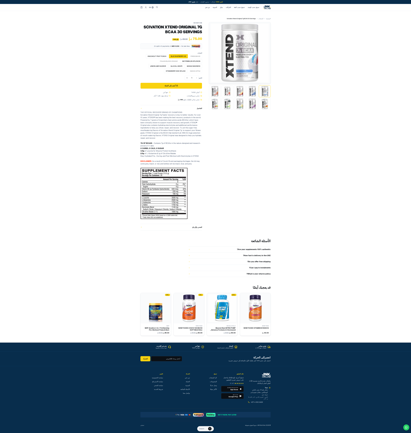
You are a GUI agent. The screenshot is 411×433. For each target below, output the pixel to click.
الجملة (188, 382)
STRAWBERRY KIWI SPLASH (175, 71)
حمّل (191, 2)
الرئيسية (268, 19)
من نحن (207, 7)
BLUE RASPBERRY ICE (178, 56)
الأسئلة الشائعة (185, 389)
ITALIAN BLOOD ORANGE (169, 61)
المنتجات (260, 19)
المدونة (215, 7)
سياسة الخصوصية (157, 378)
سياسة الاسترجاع (157, 382)
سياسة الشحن (158, 385)
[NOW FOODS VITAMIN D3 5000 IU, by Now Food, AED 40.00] (255, 314)
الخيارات (199, 53)
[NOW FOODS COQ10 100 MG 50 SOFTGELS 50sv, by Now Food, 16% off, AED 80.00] (189, 314)
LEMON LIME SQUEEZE (158, 66)
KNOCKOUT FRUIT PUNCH (157, 56)
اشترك (145, 359)
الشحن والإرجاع (197, 227)
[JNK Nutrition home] (267, 7)
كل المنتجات (213, 378)
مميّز (221, 7)
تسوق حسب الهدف (253, 7)
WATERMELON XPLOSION (191, 61)
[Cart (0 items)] (141, 7)
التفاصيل (199, 108)
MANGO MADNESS (193, 66)
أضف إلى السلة (170, 86)
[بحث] (157, 7)
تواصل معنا (186, 393)
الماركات (228, 7)
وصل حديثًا (213, 385)
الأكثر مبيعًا (213, 389)
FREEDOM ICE (195, 56)
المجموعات (213, 382)
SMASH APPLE (195, 71)
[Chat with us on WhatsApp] (406, 427)
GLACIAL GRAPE (176, 66)
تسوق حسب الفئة (239, 7)
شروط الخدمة (158, 389)
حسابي (142, 425)
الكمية (200, 78)
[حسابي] (146, 7)
